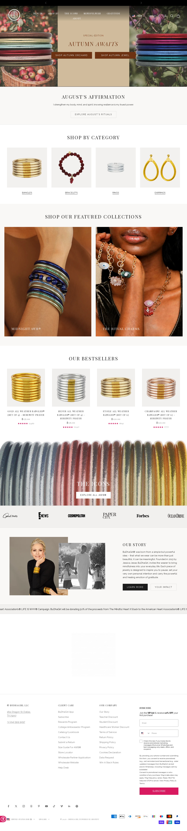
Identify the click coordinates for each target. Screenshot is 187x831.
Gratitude (113, 13)
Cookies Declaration (110, 752)
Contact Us (64, 737)
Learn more (135, 587)
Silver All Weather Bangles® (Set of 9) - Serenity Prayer (71, 415)
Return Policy (106, 737)
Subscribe (63, 717)
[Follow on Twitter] (16, 806)
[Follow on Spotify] (76, 806)
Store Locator (65, 752)
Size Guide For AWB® (69, 747)
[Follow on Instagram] (23, 806)
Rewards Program (67, 722)
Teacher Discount (108, 717)
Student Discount (108, 722)
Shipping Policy (107, 742)
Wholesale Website (68, 762)
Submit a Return (66, 742)
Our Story (104, 712)
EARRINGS (160, 192)
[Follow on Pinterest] (38, 806)
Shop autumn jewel (115, 55)
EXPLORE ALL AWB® (93, 495)
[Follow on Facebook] (8, 806)
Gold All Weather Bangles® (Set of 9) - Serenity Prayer (26, 413)
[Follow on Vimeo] (61, 806)
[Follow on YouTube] (46, 806)
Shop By (53, 13)
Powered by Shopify (89, 819)
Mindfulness (92, 13)
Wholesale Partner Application (74, 757)
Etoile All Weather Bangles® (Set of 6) (116, 413)
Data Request (106, 757)
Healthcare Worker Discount (114, 727)
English (152, 16)
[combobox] (145, 733)
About (77, 18)
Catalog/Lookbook (68, 732)
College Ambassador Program (74, 727)
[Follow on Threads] (31, 806)
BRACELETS (71, 192)
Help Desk (63, 767)
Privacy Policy (106, 747)
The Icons (71, 13)
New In (38, 13)
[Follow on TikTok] (54, 806)
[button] (94, 655)
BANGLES (27, 192)
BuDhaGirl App (66, 712)
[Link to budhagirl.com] (26, 388)
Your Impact (163, 587)
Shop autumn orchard (72, 55)
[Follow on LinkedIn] (69, 806)
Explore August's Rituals (93, 114)
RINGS (115, 192)
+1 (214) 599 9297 (16, 722)
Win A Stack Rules (109, 762)
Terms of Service (108, 732)
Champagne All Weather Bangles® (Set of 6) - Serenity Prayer (161, 415)
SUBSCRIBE (159, 791)
